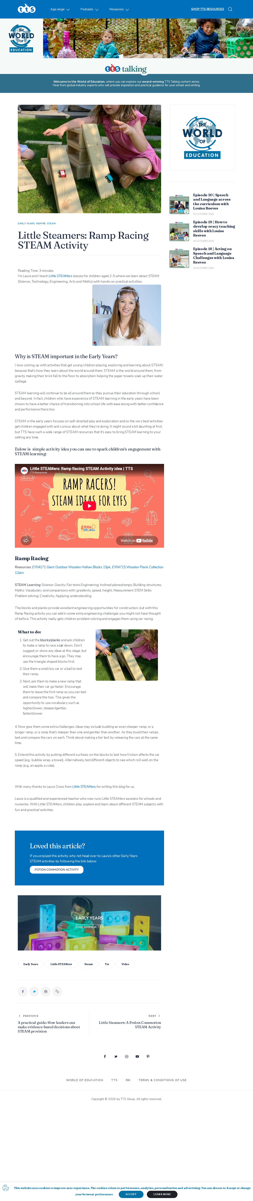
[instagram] (126, 1056)
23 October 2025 (203, 241)
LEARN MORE (162, 1194)
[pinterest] (148, 1056)
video (125, 964)
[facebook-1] (105, 1056)
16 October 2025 (203, 268)
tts (107, 964)
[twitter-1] (115, 1056)
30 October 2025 (203, 214)
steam (88, 964)
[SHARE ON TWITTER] (34, 991)
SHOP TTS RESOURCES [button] (207, 9)
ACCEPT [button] (131, 1194)
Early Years (26, 223)
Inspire (41, 223)
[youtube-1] (137, 1056)
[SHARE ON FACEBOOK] (23, 991)
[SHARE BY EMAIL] (46, 991)
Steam (51, 223)
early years (30, 964)
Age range (57, 9)
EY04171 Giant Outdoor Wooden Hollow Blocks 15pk (71, 567)
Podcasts (86, 9)
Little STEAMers (61, 276)
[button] (57, 991)
